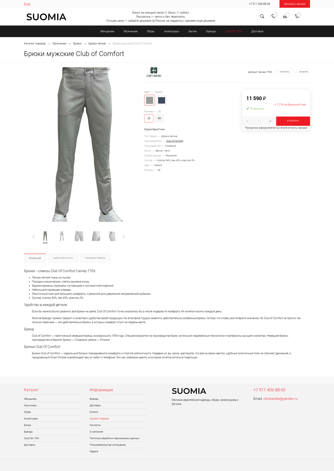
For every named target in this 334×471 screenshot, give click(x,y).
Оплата (94, 412)
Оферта (94, 451)
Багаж (27, 425)
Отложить (285, 72)
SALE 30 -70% (31, 438)
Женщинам (30, 398)
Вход (27, 3)
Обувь (27, 412)
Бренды (28, 431)
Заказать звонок (294, 3)
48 (159, 118)
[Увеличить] (84, 144)
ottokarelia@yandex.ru (280, 399)
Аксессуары (31, 418)
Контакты (95, 425)
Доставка (29, 444)
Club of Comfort (174, 141)
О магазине (96, 431)
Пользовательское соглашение (108, 444)
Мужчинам (30, 405)
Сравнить (303, 72)
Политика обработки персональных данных (115, 438)
